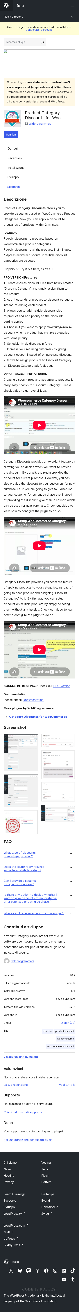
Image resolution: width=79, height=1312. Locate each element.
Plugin (45, 1175)
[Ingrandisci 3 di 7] (33, 815)
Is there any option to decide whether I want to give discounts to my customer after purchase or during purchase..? (30, 898)
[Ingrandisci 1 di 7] (33, 738)
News (7, 1169)
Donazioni (50, 1207)
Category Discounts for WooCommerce (38, 717)
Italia (15, 1262)
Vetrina (46, 1162)
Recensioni (15, 158)
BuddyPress (14, 1245)
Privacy (9, 1182)
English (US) (68, 1022)
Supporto (13, 187)
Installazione (16, 167)
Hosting (9, 1175)
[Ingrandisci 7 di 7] (70, 809)
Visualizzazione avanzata (21, 1057)
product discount (64, 1031)
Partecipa (47, 1194)
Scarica (11, 134)
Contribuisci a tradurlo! (39, 29)
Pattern (46, 1182)
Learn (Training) (14, 1194)
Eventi (45, 1200)
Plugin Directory (13, 16)
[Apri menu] (73, 5)
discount (47, 1031)
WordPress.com (16, 1225)
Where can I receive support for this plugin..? (34, 913)
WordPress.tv (15, 1213)
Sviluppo (13, 177)
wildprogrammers (40, 123)
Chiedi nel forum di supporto (23, 1112)
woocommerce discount (60, 1046)
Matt (9, 1232)
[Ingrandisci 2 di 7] (33, 779)
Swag (47, 1213)
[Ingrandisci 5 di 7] (70, 755)
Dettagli (13, 148)
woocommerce (65, 1038)
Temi (44, 1169)
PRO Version (61, 686)
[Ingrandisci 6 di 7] (70, 786)
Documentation (33, 700)
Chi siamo (10, 1162)
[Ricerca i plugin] (42, 42)
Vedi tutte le (67, 1085)
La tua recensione (16, 1085)
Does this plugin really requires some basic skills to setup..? (24, 868)
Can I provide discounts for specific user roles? (20, 882)
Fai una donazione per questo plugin (28, 1140)
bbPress (11, 1238)
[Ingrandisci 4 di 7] (70, 738)
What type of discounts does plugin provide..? (20, 854)
